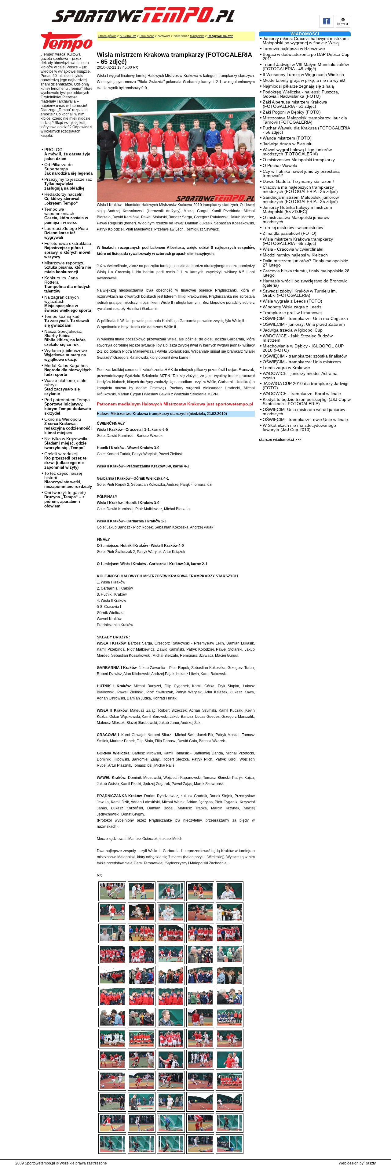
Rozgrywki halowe (220, 36)
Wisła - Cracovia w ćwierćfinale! (293, 249)
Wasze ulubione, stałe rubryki (65, 387)
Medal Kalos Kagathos (68, 370)
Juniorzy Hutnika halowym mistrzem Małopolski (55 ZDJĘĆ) (297, 209)
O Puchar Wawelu (280, 165)
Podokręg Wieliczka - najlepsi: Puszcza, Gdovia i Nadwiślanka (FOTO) (301, 94)
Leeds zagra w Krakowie (286, 367)
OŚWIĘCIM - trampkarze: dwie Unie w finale (305, 419)
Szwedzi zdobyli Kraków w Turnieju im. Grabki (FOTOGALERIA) (300, 293)
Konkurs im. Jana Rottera (67, 284)
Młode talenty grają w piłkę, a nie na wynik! (304, 80)
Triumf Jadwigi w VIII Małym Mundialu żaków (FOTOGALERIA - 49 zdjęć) (306, 66)
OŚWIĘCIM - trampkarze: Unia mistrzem (302, 361)
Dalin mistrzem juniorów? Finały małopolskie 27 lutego (305, 262)
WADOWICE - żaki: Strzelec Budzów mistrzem (298, 338)
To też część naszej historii (68, 480)
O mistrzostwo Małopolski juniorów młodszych (296, 219)
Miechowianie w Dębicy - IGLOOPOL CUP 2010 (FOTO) (303, 348)
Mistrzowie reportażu (67, 267)
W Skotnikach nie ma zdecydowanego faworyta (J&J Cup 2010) (299, 427)
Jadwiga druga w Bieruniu (287, 143)
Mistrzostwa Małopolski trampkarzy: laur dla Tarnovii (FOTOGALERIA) (305, 120)
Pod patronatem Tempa (67, 406)
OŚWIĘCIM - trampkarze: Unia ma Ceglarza (305, 318)
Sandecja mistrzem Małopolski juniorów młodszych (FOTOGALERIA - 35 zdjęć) (301, 199)
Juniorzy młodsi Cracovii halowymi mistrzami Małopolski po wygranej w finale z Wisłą (306, 40)
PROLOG (67, 154)
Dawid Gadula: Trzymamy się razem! (298, 181)
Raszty (370, 1163)
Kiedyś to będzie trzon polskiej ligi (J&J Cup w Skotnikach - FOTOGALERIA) (307, 401)
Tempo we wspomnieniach (66, 216)
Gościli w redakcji (65, 460)
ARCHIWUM (128, 36)
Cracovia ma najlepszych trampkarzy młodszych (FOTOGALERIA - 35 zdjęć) (300, 189)
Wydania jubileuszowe (65, 355)
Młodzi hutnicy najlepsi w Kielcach (295, 254)
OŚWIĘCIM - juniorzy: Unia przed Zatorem (304, 324)
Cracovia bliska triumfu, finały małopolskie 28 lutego (306, 273)
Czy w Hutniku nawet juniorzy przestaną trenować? (301, 173)
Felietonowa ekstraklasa (68, 250)
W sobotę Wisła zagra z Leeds (292, 306)
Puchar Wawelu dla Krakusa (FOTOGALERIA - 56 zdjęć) (306, 130)
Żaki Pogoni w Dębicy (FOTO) (292, 112)
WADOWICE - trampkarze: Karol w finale (302, 393)
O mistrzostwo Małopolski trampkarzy (299, 159)
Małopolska (197, 36)
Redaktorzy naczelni (63, 198)
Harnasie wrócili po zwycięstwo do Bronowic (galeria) (305, 283)
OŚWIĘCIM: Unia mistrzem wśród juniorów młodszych (304, 411)
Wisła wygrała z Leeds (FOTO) (292, 301)
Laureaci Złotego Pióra (66, 233)
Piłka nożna (147, 36)
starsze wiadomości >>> (280, 440)
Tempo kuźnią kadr (66, 321)
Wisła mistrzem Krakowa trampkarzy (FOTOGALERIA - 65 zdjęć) (298, 241)
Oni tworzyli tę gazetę (65, 499)
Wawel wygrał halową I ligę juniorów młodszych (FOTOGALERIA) (297, 151)
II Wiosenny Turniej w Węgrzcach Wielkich (303, 74)
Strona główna (107, 36)
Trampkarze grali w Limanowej (292, 312)
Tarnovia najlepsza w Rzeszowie (294, 48)
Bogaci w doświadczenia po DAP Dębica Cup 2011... (306, 56)
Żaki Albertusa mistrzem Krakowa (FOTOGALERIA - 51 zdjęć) (295, 104)
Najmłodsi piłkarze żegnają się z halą (298, 86)
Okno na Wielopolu (68, 426)
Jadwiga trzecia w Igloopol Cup (293, 330)
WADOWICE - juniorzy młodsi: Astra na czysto (300, 375)
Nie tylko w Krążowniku (66, 443)
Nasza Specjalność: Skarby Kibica (65, 338)
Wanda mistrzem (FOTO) (287, 138)
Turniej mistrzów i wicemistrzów (293, 227)
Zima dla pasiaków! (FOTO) (289, 233)
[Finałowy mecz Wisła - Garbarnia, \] (200, 1054)
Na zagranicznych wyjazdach (67, 304)
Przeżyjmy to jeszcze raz (68, 184)
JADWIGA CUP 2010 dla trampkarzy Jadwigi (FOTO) (305, 385)
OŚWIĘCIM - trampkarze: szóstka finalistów (305, 356)
